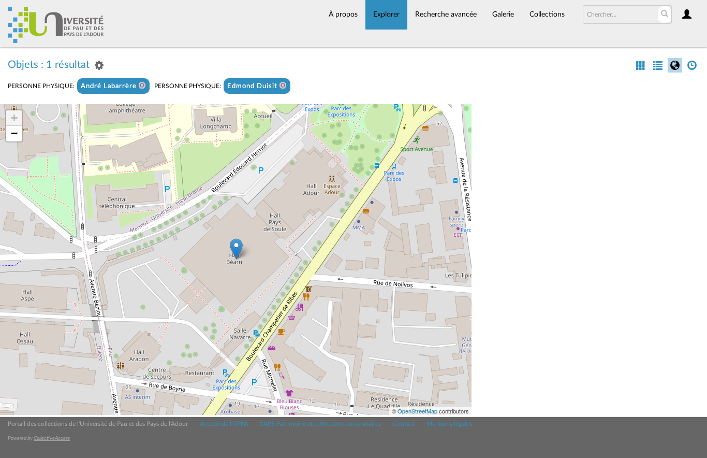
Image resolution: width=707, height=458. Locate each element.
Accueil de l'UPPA (224, 424)
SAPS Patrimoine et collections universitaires (320, 424)
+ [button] (14, 117)
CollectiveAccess (52, 438)
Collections (547, 14)
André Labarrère (110, 86)
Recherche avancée (446, 14)
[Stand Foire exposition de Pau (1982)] (236, 249)
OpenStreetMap (417, 411)
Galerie (503, 14)
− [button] (14, 133)
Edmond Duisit (253, 86)
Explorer (386, 14)
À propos (343, 14)
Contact (404, 424)
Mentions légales (449, 424)
